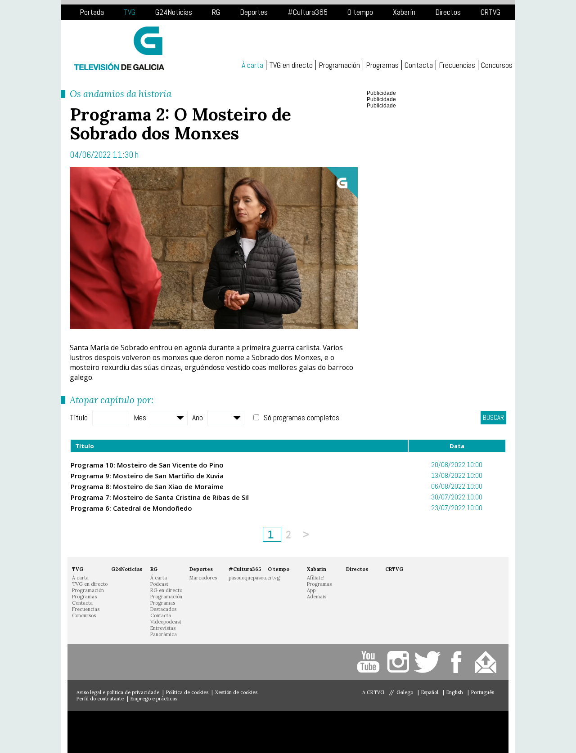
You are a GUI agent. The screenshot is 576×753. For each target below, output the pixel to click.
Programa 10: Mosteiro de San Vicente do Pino (147, 464)
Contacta (419, 65)
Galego (405, 692)
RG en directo (166, 590)
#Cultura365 (308, 12)
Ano (197, 417)
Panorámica (163, 634)
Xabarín (404, 12)
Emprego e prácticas (153, 698)
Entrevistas (163, 628)
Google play (200, 732)
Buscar (493, 417)
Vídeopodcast (165, 622)
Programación (339, 65)
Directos (448, 12)
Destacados (163, 609)
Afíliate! (315, 578)
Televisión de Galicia (119, 48)
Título (79, 417)
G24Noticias (173, 12)
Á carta (252, 65)
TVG (129, 12)
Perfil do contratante (100, 698)
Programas (382, 65)
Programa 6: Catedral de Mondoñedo (131, 507)
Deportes (254, 12)
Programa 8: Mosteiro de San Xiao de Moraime (147, 486)
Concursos (497, 65)
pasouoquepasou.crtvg (254, 578)
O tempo (360, 12)
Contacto (487, 662)
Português (482, 692)
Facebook (457, 662)
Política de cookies (187, 692)
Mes (140, 417)
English (455, 692)
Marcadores (203, 578)
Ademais (316, 596)
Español (430, 692)
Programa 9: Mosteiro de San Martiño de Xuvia (147, 475)
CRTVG (490, 12)
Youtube (370, 662)
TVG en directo (291, 65)
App (311, 590)
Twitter (428, 662)
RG (216, 12)
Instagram (399, 662)
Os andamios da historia (120, 94)
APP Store (114, 732)
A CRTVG (373, 692)
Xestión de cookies (236, 692)
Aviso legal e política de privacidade (117, 692)
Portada (92, 12)
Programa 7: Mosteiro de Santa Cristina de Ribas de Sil (160, 497)
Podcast (159, 584)
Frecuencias (457, 65)
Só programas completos (301, 417)
